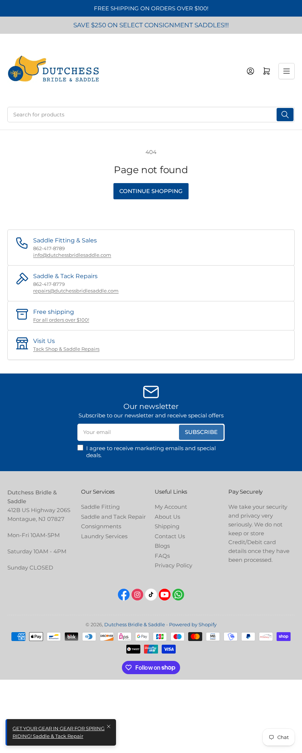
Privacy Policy (173, 565)
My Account (171, 506)
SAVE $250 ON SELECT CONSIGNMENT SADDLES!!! (151, 25)
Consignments (101, 526)
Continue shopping (151, 191)
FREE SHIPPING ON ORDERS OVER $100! (151, 8)
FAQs (162, 555)
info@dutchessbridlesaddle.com (72, 255)
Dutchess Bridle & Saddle (134, 624)
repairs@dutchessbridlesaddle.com (76, 291)
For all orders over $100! (61, 320)
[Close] (108, 726)
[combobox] (151, 114)
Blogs (162, 545)
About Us (167, 516)
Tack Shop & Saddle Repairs (66, 349)
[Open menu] (286, 71)
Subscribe (201, 431)
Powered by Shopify (193, 624)
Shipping (167, 526)
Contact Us (170, 536)
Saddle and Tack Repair (113, 516)
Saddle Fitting (100, 506)
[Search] (285, 114)
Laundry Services (104, 536)
